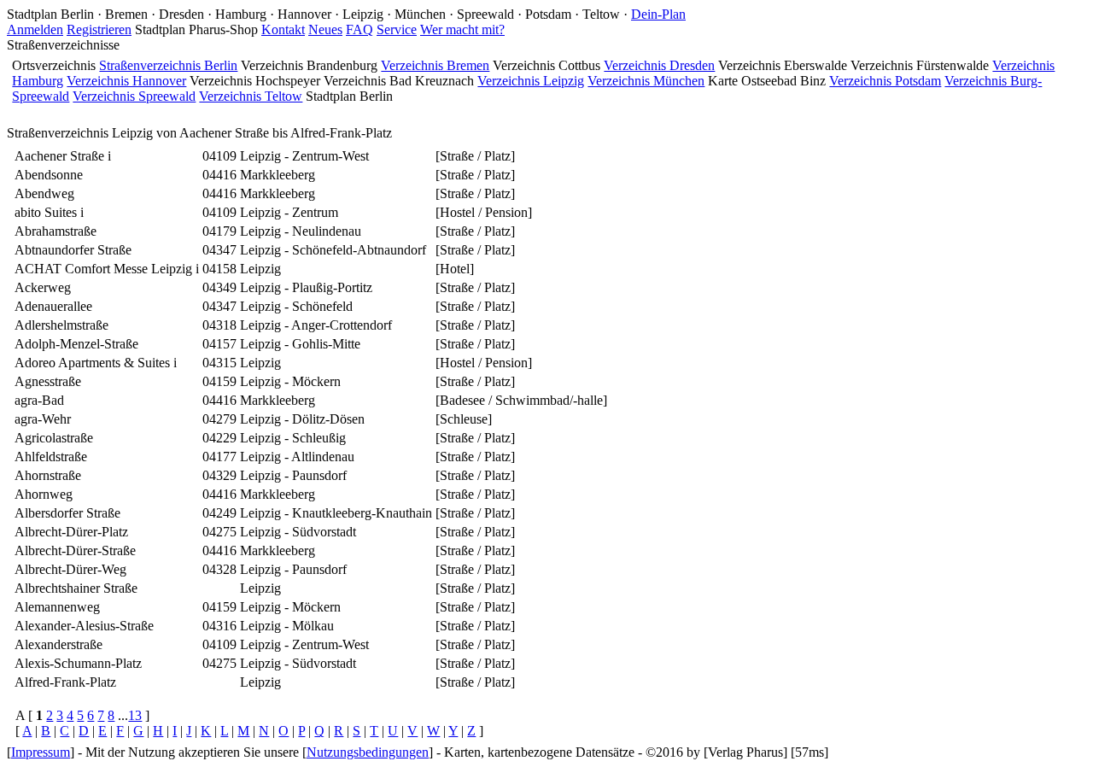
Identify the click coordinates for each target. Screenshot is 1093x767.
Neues (325, 29)
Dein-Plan (658, 14)
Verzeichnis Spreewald (134, 96)
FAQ (359, 29)
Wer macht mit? (462, 29)
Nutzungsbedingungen (368, 752)
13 (135, 715)
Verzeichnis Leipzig (530, 80)
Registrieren (99, 29)
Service (397, 29)
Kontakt (283, 29)
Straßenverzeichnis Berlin (168, 65)
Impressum (40, 752)
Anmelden (35, 29)
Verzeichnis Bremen (435, 65)
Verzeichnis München (645, 80)
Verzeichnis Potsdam (885, 80)
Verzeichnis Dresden (659, 65)
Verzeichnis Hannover (126, 80)
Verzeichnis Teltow (250, 96)
